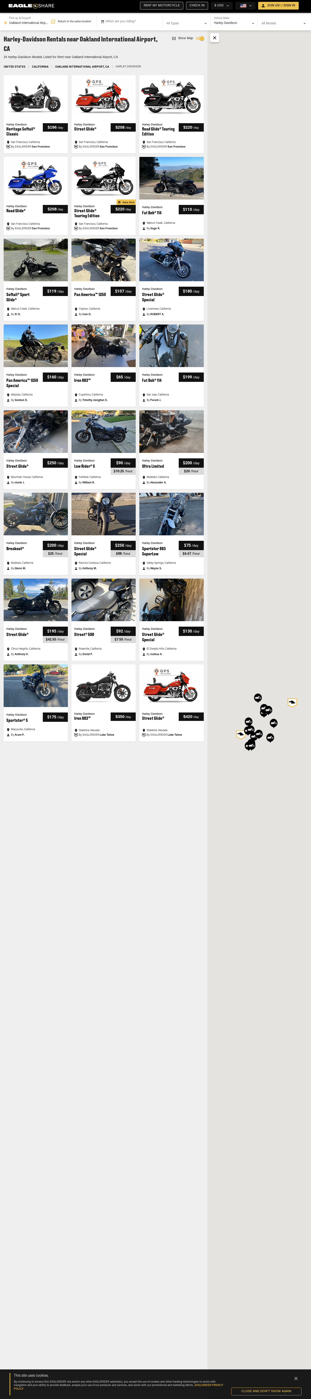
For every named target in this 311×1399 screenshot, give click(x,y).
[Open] (205, 23)
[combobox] (27, 21)
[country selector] (245, 6)
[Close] (296, 1378)
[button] (161, 6)
